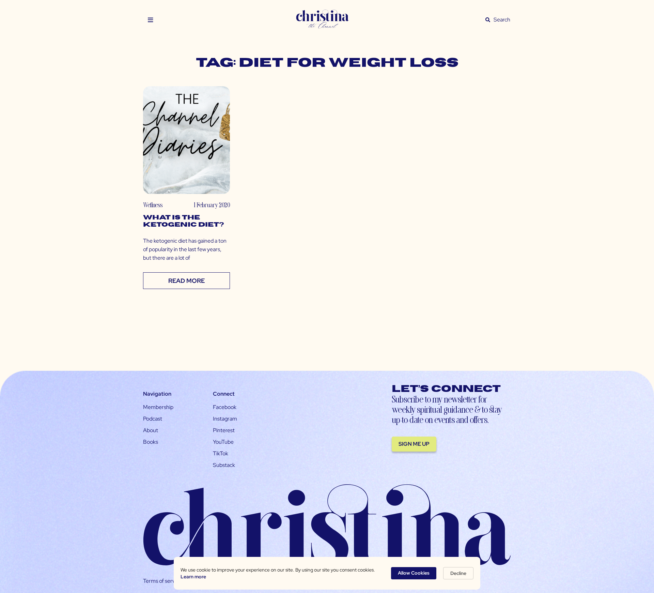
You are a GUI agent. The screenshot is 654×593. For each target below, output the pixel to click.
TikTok (220, 453)
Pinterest (224, 430)
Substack (224, 465)
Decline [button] (458, 573)
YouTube (223, 441)
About (150, 430)
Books (150, 441)
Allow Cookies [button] (414, 573)
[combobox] (502, 20)
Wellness (152, 204)
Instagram (225, 418)
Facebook (224, 407)
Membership (158, 407)
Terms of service (162, 580)
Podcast (152, 418)
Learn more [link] (193, 577)
